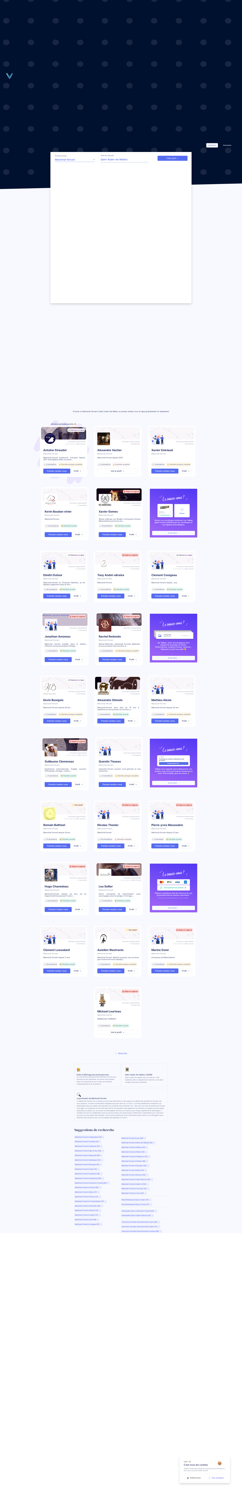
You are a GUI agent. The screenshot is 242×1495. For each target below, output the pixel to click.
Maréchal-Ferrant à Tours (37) (133, 1193)
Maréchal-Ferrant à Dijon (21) (86, 1192)
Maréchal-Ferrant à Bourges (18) (87, 1164)
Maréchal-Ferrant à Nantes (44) (134, 1147)
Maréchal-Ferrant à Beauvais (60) (87, 1155)
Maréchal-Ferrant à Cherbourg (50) (88, 1178)
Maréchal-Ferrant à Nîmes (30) (133, 1152)
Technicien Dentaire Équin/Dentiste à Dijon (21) (140, 1227)
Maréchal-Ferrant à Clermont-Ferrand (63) (91, 1183)
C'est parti (171, 158)
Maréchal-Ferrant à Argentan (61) (87, 1146)
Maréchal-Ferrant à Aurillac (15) (86, 1142)
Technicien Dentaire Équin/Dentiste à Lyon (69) (140, 1222)
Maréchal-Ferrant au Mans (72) (86, 1215)
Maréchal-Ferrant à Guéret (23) (87, 1210)
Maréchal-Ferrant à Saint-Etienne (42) (136, 1179)
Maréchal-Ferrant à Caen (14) (86, 1169)
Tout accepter (218, 1478)
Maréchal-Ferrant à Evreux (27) (87, 1197)
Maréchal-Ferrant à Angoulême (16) (88, 1137)
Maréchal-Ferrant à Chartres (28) (87, 1174)
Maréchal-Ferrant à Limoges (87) (87, 1224)
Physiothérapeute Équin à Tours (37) (135, 1204)
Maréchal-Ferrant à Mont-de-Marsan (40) (137, 1143)
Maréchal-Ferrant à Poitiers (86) (134, 1161)
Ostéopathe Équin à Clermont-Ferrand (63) (138, 1211)
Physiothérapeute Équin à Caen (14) (135, 1200)
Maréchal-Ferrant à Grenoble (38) (88, 1206)
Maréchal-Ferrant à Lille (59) (86, 1220)
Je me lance (172, 533)
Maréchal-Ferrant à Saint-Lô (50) (134, 1184)
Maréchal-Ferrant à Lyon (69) (133, 1138)
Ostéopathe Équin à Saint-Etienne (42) (136, 1215)
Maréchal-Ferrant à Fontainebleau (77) (89, 1201)
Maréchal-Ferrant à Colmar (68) (87, 1187)
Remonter (122, 1053)
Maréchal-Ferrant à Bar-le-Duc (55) (88, 1151)
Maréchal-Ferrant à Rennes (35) (134, 1175)
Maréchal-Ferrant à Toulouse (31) (134, 1189)
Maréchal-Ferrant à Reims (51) (133, 1170)
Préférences (195, 1478)
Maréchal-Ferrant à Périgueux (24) (135, 1156)
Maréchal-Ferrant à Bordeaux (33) (88, 1160)
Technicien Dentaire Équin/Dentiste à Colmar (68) (140, 1231)
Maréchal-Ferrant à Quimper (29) (134, 1166)
